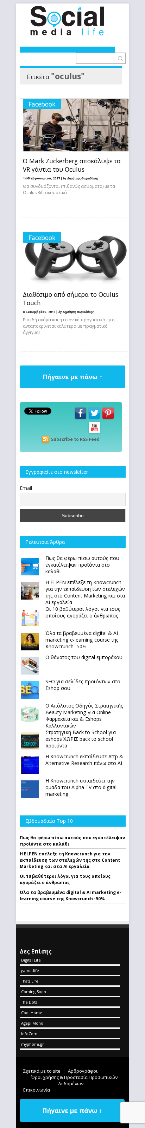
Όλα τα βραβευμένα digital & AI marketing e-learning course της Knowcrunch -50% (70, 895)
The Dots (29, 1002)
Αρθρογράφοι (82, 1071)
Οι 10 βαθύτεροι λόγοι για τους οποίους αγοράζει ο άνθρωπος (65, 879)
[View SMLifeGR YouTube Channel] (94, 432)
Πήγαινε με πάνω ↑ (72, 376)
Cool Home (31, 1012)
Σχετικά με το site (42, 1071)
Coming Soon (33, 991)
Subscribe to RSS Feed (75, 439)
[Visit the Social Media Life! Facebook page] (80, 418)
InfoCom (29, 1033)
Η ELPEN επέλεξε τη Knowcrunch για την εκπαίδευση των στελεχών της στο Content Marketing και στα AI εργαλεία (70, 860)
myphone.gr (32, 1044)
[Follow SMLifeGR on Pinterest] (108, 418)
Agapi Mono (32, 1023)
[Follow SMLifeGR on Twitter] (94, 418)
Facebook (42, 104)
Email (26, 488)
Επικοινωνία (36, 1090)
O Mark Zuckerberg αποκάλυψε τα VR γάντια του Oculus (72, 165)
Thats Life (29, 981)
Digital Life (31, 960)
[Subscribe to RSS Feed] (45, 439)
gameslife (30, 970)
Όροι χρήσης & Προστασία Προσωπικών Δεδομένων (74, 1080)
